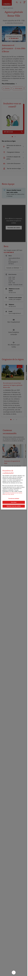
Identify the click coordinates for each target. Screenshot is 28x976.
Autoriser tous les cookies (14, 506)
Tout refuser (13, 502)
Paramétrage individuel (13, 498)
